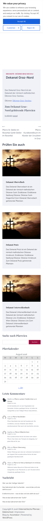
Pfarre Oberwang (19, 447)
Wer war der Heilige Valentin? (13, 483)
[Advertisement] (21, 42)
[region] (21, 16)
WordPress (7, 518)
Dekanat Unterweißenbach (18, 307)
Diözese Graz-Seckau (24, 74)
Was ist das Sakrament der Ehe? (13, 502)
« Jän (20, 388)
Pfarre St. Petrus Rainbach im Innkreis (27, 463)
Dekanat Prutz (12, 245)
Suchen (35, 342)
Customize (11, 28)
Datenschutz (7, 512)
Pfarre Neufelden (19, 417)
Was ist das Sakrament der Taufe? (14, 498)
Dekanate (10, 74)
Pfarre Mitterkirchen (22, 432)
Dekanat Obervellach (15, 182)
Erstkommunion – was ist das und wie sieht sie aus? (20, 494)
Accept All (21, 21)
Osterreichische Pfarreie (28, 509)
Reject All (31, 28)
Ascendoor (15, 515)
